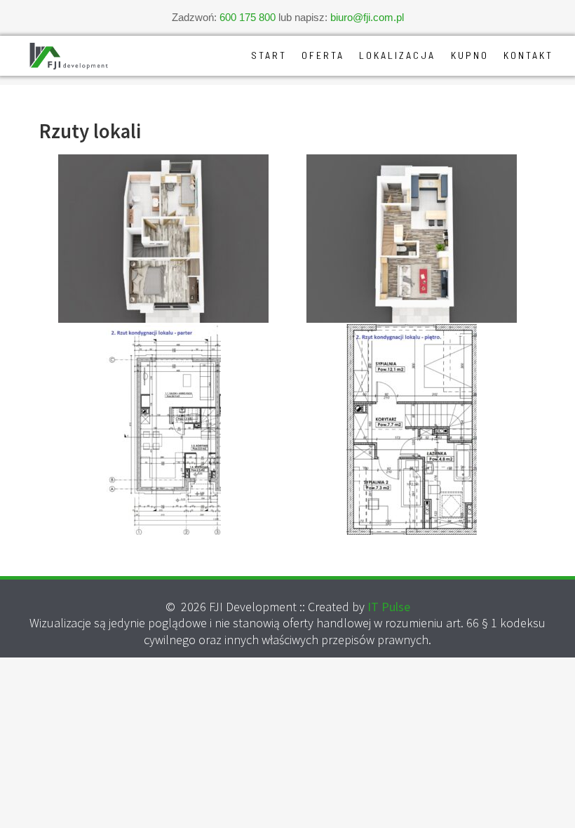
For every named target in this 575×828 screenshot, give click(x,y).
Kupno (470, 55)
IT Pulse (388, 607)
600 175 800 (247, 17)
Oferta (323, 55)
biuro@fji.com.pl (367, 17)
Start (269, 55)
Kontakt (528, 55)
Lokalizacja (397, 55)
